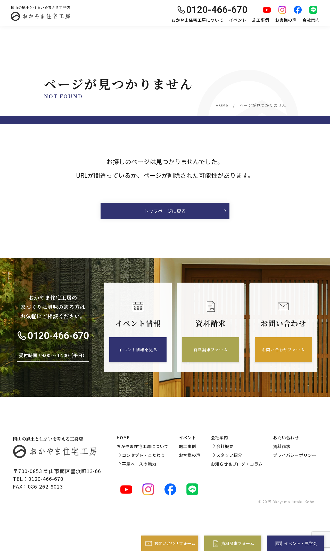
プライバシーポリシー (294, 455)
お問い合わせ (286, 437)
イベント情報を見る (137, 350)
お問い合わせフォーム (174, 543)
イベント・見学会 (300, 543)
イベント (237, 20)
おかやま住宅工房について (197, 20)
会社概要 (225, 446)
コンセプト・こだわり (143, 455)
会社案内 (311, 20)
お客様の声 (286, 20)
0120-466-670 (58, 335)
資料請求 (281, 446)
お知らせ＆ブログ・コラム (237, 464)
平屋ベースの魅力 (139, 464)
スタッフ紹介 (229, 455)
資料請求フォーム (237, 543)
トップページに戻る (165, 210)
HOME (222, 105)
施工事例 (260, 20)
